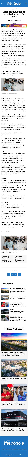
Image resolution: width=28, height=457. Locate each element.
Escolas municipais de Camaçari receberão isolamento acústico (7, 259)
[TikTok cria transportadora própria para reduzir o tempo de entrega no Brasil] (5, 311)
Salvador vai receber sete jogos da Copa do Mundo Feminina (18, 297)
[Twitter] (12, 274)
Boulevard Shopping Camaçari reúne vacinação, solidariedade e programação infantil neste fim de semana (18, 291)
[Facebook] (8, 274)
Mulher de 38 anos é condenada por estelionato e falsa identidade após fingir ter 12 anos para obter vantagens (18, 318)
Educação (14, 8)
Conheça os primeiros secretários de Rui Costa (19, 259)
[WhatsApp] (19, 274)
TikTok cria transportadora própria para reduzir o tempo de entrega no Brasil (17, 311)
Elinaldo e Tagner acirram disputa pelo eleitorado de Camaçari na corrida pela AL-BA (18, 304)
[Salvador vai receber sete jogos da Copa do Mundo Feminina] (5, 297)
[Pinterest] (15, 274)
